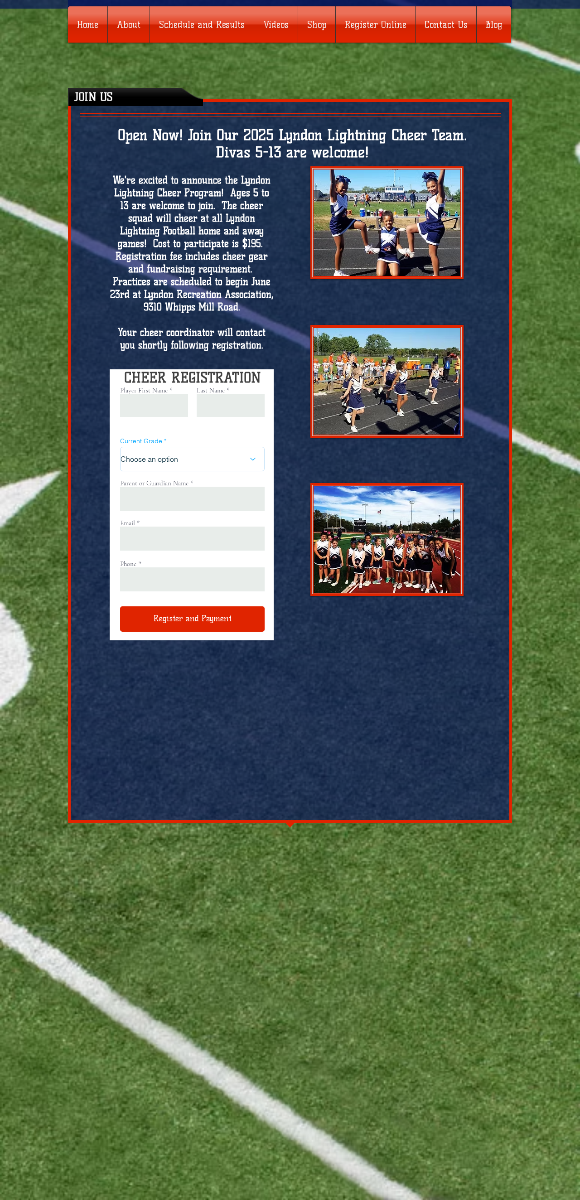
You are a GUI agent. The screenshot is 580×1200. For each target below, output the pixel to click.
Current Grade (141, 441)
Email (127, 523)
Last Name (211, 390)
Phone (128, 564)
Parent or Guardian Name (154, 483)
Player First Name (144, 390)
